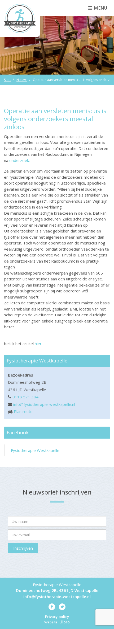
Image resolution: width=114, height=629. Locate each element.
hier (38, 343)
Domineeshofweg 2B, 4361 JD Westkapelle (57, 590)
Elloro (64, 622)
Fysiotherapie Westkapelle (35, 450)
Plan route (23, 411)
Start (7, 79)
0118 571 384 (25, 396)
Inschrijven (23, 548)
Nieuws (21, 79)
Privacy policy (57, 616)
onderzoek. (19, 160)
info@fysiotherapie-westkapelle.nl (44, 404)
